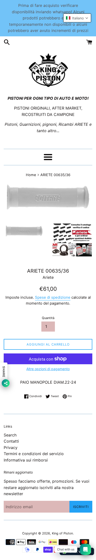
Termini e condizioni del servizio (34, 453)
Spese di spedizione (52, 297)
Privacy (10, 447)
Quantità (48, 318)
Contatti (11, 441)
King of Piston (62, 533)
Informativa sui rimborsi (26, 460)
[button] (77, 18)
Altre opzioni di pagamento (48, 369)
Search (10, 435)
